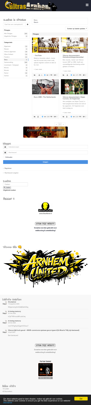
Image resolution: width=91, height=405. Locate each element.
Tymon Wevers (68, 117)
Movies (6, 68)
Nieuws (6, 49)
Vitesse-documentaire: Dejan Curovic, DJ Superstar (74, 98)
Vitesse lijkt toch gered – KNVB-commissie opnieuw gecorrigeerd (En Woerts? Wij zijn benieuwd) (43, 330)
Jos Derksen (42, 75)
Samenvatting (8, 62)
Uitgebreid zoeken (9, 190)
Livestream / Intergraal (11, 65)
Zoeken (8, 187)
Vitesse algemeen (10, 51)
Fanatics (7, 57)
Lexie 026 (69, 75)
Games (6, 76)
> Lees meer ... (39, 69)
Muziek (6, 70)
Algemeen (7, 46)
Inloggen (45, 162)
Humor (6, 73)
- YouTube (38, 55)
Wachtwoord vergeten (11, 173)
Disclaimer (12, 302)
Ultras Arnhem (8, 54)
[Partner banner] (46, 378)
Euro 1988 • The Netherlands (45, 97)
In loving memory (14, 311)
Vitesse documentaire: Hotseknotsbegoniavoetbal (73, 56)
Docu (5, 59)
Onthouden (8, 157)
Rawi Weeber (40, 117)
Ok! (81, 398)
